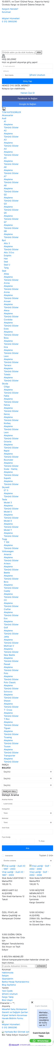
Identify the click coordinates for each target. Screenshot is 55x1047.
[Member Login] (3, 56)
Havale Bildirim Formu (12, 1018)
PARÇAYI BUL (9, 791)
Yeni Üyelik (7, 991)
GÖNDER (41, 966)
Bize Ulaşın (7, 1000)
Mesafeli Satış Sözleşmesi (14, 1009)
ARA (39, 52)
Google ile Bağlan (27, 104)
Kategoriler (6, 809)
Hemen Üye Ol (28, 93)
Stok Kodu (5, 828)
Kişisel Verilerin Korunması (14, 1015)
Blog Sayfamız (9, 984)
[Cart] (4, 108)
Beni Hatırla (9, 75)
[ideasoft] (14, 1044)
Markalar (5, 818)
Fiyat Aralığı (6, 837)
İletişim (5, 975)
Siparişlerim (7, 978)
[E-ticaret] (27, 1044)
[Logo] (27, 37)
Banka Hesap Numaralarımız (15, 981)
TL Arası (42, 841)
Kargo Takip (8, 997)
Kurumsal (6, 12)
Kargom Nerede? (10, 9)
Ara (27, 848)
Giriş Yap (27, 81)
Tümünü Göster (11, 127)
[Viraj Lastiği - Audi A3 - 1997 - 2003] (14, 867)
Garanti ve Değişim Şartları (15, 1012)
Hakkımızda (7, 972)
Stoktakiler (9, 856)
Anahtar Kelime (7, 799)
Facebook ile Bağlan (27, 98)
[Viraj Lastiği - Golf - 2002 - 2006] (41, 867)
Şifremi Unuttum (37, 75)
